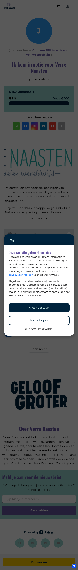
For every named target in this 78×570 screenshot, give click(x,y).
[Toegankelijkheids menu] (74, 566)
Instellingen (39, 320)
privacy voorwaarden (21, 274)
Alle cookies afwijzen (39, 329)
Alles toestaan (39, 307)
